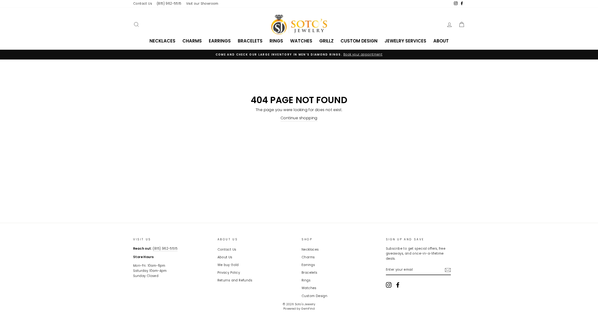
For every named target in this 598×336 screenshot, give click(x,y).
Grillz (326, 41)
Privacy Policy (228, 272)
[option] (299, 54)
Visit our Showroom (202, 3)
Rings (276, 41)
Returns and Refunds (235, 280)
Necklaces (162, 41)
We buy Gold (228, 265)
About (441, 41)
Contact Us (142, 3)
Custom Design (359, 41)
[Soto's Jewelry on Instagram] (389, 285)
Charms (192, 41)
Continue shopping (299, 118)
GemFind (308, 309)
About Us (224, 257)
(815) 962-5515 (169, 3)
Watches (301, 41)
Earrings (220, 41)
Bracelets (250, 41)
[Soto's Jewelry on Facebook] (398, 285)
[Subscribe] (448, 270)
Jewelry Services (405, 41)
